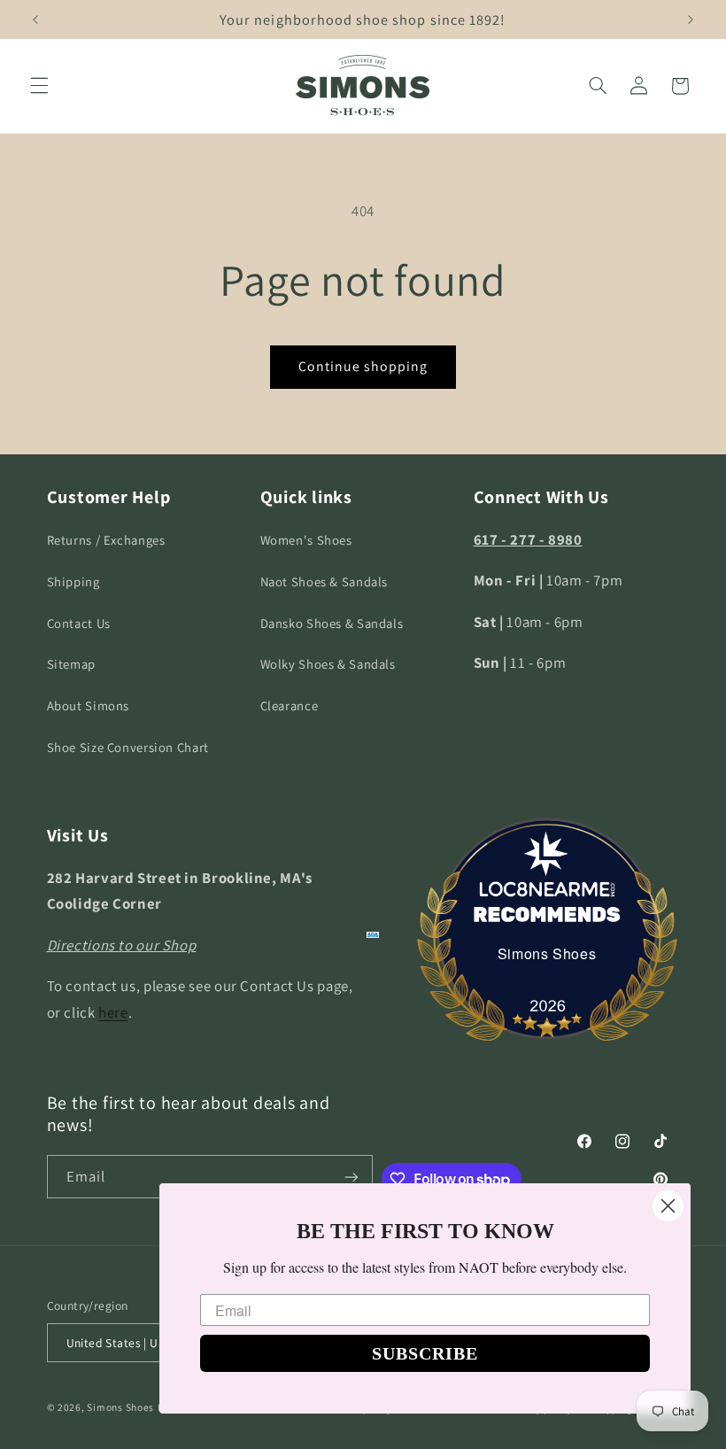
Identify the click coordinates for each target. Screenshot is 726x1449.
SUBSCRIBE (425, 1353)
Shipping (73, 581)
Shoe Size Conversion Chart (128, 747)
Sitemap (71, 663)
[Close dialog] (668, 1205)
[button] (39, 86)
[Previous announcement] (35, 19)
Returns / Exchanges (106, 539)
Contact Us (79, 623)
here (113, 1012)
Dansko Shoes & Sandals (332, 623)
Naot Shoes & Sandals (324, 581)
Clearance (289, 705)
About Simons (88, 705)
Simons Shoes (547, 953)
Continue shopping (363, 366)
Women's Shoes (306, 539)
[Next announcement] (690, 19)
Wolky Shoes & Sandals (328, 663)
